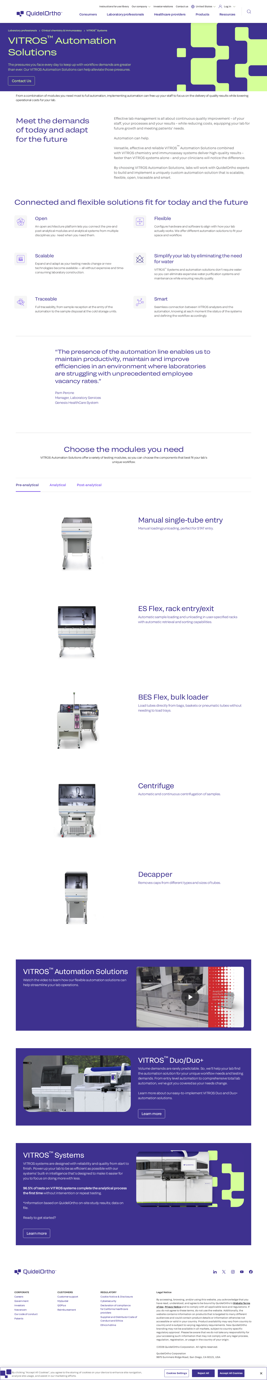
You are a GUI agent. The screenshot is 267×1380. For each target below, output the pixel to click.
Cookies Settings (176, 1373)
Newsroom (20, 1309)
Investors (19, 1305)
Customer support (67, 1296)
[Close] (261, 1373)
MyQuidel (62, 1300)
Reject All (203, 1373)
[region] (133, 1373)
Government (21, 1300)
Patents (18, 1318)
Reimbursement (66, 1309)
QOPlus (61, 1305)
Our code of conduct (26, 1314)
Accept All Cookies (231, 1373)
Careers (18, 1296)
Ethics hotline (108, 1325)
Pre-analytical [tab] (27, 485)
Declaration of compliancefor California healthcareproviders (115, 1309)
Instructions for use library (114, 6)
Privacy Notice (173, 1306)
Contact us (182, 6)
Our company (139, 6)
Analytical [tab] (58, 485)
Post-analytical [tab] (89, 485)
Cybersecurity (108, 1300)
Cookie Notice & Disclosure (116, 1296)
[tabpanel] (133, 717)
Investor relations (163, 6)
